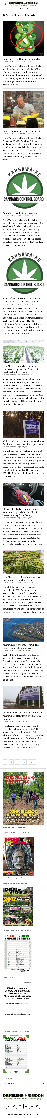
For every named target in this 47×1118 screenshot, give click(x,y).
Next (32, 762)
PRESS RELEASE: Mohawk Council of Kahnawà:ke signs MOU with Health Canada (22, 715)
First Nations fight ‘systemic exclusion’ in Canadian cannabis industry (23, 578)
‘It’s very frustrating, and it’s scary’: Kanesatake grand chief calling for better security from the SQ (21, 512)
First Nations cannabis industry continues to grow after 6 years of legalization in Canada (20, 369)
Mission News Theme (15, 1114)
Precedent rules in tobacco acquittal (22, 130)
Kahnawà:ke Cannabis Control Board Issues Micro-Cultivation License (22, 300)
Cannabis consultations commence (21, 213)
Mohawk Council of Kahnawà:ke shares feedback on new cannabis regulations (23, 443)
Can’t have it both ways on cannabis (21, 58)
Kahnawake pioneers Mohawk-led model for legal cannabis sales (21, 646)
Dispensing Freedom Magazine (14, 827)
